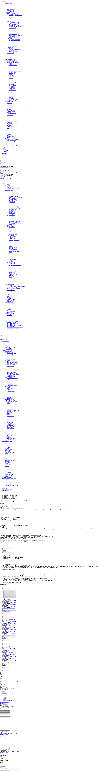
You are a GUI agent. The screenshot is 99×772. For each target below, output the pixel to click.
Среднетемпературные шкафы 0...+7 (15, 23)
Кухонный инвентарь (10, 98)
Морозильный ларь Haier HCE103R (8, 631)
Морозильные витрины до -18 (14, 199)
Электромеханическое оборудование (13, 62)
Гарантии (4, 149)
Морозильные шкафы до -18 (14, 25)
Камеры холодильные (10, 38)
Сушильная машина (10, 10)
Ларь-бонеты (11, 48)
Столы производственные (11, 113)
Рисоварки (8, 124)
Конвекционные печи (12, 89)
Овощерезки (11, 67)
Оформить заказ (3, 175)
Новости (4, 156)
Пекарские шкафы (12, 88)
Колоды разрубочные (12, 100)
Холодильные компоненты (9, 130)
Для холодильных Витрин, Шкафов (13, 141)
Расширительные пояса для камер (15, 41)
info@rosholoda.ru (3, 181)
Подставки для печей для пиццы (12, 287)
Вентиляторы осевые (10, 136)
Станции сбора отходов (11, 107)
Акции (3, 147)
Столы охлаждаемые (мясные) (14, 57)
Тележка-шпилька (10, 118)
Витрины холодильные (11, 13)
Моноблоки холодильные (13, 33)
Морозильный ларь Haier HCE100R (8, 623)
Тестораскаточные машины (13, 249)
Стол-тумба (9, 109)
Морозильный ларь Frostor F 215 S (8, 650)
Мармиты (10, 94)
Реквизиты (4, 152)
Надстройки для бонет (13, 52)
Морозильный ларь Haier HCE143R (8, 627)
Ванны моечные (9, 103)
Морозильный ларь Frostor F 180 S (8, 654)
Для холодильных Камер (11, 324)
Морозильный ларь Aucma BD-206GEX (9, 635)
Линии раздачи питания (9, 101)
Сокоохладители (9, 125)
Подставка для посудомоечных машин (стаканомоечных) (17, 286)
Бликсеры (10, 63)
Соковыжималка (9, 312)
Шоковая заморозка (12, 28)
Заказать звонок (3, 171)
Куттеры (10, 64)
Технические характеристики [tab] (7, 548)
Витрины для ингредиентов (14, 14)
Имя (1, 674)
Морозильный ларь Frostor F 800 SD (8, 658)
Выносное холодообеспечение (14, 46)
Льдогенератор (9, 42)
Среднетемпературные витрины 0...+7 (15, 15)
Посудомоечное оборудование (10, 138)
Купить (2, 506)
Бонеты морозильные (10, 47)
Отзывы (14, 172)
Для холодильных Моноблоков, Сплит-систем (15, 325)
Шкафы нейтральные (10, 300)
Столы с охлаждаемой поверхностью (15, 56)
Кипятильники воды (12, 95)
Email (1, 678)
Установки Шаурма (10, 126)
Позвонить (5, 506)
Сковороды (11, 275)
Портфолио (4, 153)
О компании (4, 151)
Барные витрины (12, 19)
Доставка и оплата (5, 148)
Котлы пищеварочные (12, 90)
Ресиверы (8, 137)
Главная (3, 487)
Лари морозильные (10, 211)
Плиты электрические (12, 86)
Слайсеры (10, 74)
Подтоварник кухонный (11, 299)
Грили (8, 128)
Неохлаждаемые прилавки (13, 20)
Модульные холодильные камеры (14, 39)
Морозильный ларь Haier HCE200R (8, 615)
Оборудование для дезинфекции (12, 60)
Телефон (2, 676)
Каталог (3, 1)
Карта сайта (4, 695)
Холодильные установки (11, 32)
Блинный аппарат (10, 122)
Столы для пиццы (12, 55)
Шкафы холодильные (10, 21)
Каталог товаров (5, 488)
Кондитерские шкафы (12, 27)
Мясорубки (11, 66)
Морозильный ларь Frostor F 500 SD (8, 642)
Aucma (14, 521)
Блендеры (8, 186)
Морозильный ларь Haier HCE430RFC (9, 600)
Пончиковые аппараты (11, 311)
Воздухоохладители (10, 133)
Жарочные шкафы (12, 83)
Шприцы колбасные (12, 77)
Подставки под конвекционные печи (13, 105)
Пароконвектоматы (12, 91)
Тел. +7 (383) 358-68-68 (4, 167)
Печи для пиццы (12, 96)
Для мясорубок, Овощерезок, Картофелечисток (15, 144)
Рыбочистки (11, 78)
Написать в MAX (3, 168)
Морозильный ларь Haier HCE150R (8, 619)
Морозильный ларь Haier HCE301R (8, 608)
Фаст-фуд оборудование (9, 119)
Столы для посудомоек (11, 110)
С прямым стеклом (12, 212)
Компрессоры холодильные (11, 131)
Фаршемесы (11, 261)
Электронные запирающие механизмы (13, 146)
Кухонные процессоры (13, 65)
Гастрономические (12, 44)
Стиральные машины (10, 9)
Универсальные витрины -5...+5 (14, 16)
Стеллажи (8, 114)
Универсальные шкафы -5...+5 (14, 24)
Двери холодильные (12, 224)
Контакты (4, 157)
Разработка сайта (13, 707)
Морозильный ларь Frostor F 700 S (8, 669)
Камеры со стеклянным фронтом (14, 40)
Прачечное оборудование (9, 7)
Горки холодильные (10, 43)
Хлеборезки (11, 75)
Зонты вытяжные (10, 115)
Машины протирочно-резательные (15, 68)
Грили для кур (9, 123)
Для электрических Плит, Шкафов (13, 145)
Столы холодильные (10, 53)
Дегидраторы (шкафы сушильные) (15, 82)
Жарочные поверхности (13, 274)
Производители (5, 155)
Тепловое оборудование (11, 262)
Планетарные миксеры (13, 72)
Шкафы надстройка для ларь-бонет (15, 49)
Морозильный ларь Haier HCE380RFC (9, 604)
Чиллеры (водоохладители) (13, 37)
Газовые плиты (11, 81)
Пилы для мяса (11, 76)
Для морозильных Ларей (11, 143)
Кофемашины (9, 187)
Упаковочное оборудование (9, 11)
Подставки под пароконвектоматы (13, 106)
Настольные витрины (12, 18)
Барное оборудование (8, 3)
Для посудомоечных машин (11, 140)
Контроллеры (9, 134)
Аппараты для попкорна (11, 120)
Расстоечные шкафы (12, 87)
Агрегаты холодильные (13, 36)
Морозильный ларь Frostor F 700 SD (8, 662)
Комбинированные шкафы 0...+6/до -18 (15, 26)
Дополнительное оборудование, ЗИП (11, 139)
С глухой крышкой (12, 31)
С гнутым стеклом (12, 30)
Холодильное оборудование (9, 12)
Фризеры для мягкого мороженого (13, 6)
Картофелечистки (12, 70)
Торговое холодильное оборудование (9, 700)
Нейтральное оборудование (9, 102)
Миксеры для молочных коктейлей (13, 5)
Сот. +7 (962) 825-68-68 (4, 170)
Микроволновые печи (12, 85)
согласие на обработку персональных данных (19, 681)
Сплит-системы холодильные (14, 34)
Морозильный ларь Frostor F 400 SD (8, 646)
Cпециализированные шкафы (14, 22)
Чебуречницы (9, 127)
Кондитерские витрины (13, 17)
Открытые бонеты (12, 50)
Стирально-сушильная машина (12, 8)
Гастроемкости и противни (13, 99)
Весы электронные (8, 2)
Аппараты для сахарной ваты (12, 121)
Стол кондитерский (10, 108)
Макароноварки (11, 84)
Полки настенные (10, 116)
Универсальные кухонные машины (15, 71)
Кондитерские (11, 45)
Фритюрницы (11, 93)
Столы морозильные (12, 237)
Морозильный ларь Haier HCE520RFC (9, 587)
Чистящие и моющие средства (12, 61)
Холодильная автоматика (11, 135)
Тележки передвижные (11, 111)
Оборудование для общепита (10, 59)
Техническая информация (20, 172)
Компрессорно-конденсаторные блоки (15, 35)
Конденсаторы (9, 132)
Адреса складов (5, 150)
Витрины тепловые (12, 80)
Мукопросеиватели (12, 73)
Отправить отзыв (3, 768)
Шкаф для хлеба (9, 112)
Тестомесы (10, 69)
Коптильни (11, 97)
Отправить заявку (3, 680)
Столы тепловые (12, 58)
